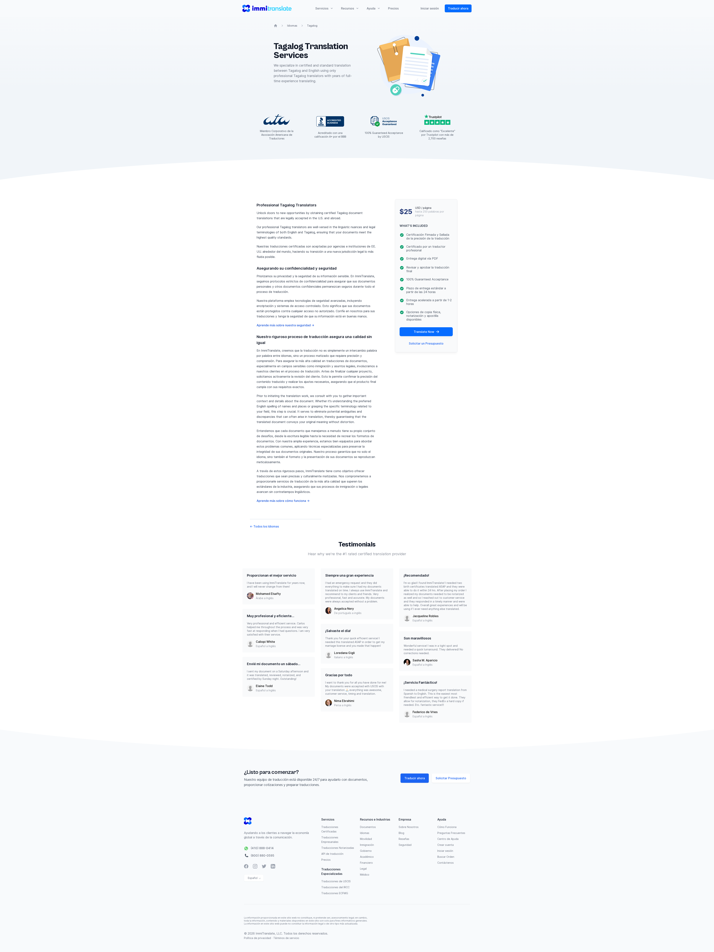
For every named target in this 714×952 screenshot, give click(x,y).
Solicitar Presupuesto (451, 778)
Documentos (368, 827)
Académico (367, 856)
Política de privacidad (258, 938)
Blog (401, 832)
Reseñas (404, 838)
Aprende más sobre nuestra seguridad (285, 325)
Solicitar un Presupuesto (426, 343)
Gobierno (366, 850)
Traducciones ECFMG (334, 893)
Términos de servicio (286, 938)
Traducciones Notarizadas (337, 847)
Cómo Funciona (446, 827)
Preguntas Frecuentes (451, 832)
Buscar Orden (445, 856)
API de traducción (332, 853)
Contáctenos (445, 862)
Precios (393, 8)
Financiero (366, 862)
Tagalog (312, 25)
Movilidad (366, 838)
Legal (363, 868)
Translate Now (424, 332)
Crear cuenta (445, 844)
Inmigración (367, 844)
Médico (364, 874)
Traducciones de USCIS (336, 881)
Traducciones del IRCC (335, 887)
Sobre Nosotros (409, 827)
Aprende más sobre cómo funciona (283, 501)
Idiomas (292, 25)
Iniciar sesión (430, 8)
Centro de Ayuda (448, 838)
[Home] (275, 26)
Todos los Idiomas (264, 526)
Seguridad (405, 844)
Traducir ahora (458, 8)
